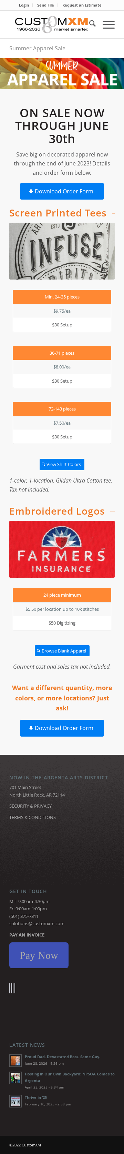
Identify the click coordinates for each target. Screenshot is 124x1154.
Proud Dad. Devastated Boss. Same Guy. (62, 1056)
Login (24, 5)
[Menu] (105, 24)
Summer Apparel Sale (37, 48)
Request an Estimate (82, 5)
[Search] (89, 24)
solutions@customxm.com (36, 923)
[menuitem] (24, 5)
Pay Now (39, 955)
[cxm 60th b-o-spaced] (51, 24)
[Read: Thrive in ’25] (15, 1101)
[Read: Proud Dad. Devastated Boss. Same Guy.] (15, 1060)
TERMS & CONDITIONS (32, 817)
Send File (45, 5)
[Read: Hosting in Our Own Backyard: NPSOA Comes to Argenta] (15, 1078)
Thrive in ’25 (36, 1097)
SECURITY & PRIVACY (30, 806)
